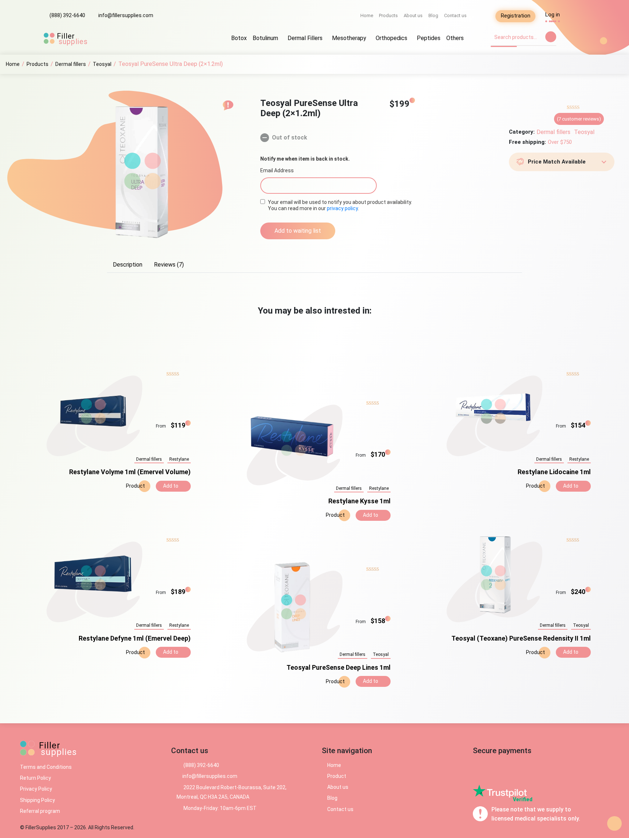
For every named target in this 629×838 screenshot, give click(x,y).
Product (135, 486)
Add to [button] (171, 486)
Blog (433, 15)
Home (366, 15)
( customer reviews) (579, 119)
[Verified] (500, 790)
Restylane (179, 459)
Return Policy (35, 778)
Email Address (277, 170)
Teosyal (584, 132)
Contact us (455, 15)
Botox (239, 38)
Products (388, 15)
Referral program (40, 811)
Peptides (428, 38)
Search (550, 36)
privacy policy (342, 208)
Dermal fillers (553, 132)
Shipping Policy (37, 800)
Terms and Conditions (46, 767)
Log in (552, 14)
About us (413, 15)
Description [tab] (127, 264)
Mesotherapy (349, 38)
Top (614, 823)
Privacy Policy (36, 789)
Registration (515, 15)
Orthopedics (391, 38)
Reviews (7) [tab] (169, 264)
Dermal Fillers (305, 38)
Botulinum (265, 38)
